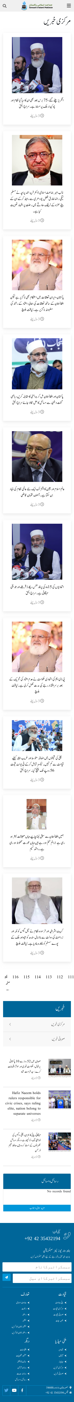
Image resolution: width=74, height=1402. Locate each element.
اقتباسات (23, 1350)
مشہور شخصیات (21, 1356)
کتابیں (61, 1356)
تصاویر (61, 1350)
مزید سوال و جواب (37, 1208)
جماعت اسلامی (21, 1303)
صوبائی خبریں (58, 1039)
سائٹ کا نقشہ (21, 1362)
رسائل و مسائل (20, 1380)
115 (26, 977)
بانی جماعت (59, 1303)
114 (38, 977)
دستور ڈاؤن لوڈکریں (19, 1333)
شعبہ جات (59, 1321)
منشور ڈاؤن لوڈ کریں (19, 1327)
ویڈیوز (61, 1362)
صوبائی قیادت (58, 1315)
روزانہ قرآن (21, 1368)
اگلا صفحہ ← (7, 983)
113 (49, 977)
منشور (24, 1321)
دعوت (24, 1309)
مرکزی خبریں (58, 1024)
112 (60, 977)
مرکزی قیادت (58, 1309)
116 (15, 977)
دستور (24, 1315)
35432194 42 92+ (42, 1238)
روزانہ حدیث (21, 1374)
